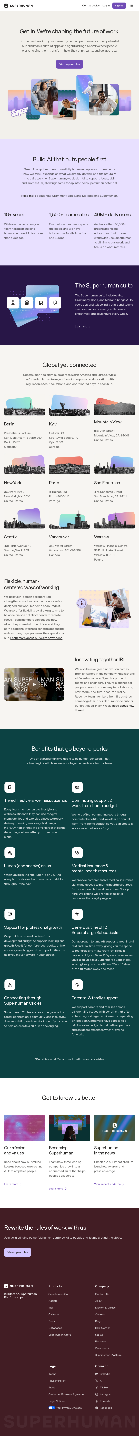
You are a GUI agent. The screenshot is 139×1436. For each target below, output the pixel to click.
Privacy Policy (56, 1380)
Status (99, 1334)
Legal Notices (56, 1401)
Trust (51, 1387)
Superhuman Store (59, 1334)
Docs (51, 1321)
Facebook (106, 1407)
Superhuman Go (58, 1294)
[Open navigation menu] (132, 6)
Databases (55, 1328)
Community (102, 1348)
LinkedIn (105, 1374)
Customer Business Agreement (67, 1394)
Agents (52, 1300)
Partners (100, 1341)
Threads (105, 1401)
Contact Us (102, 1294)
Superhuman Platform (108, 1355)
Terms (52, 1374)
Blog (98, 1321)
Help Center (102, 1328)
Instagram (106, 1394)
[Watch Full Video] (34, 684)
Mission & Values (105, 1307)
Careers (100, 1314)
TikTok (104, 1387)
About (99, 1300)
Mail (50, 1307)
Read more (28, 195)
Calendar (53, 1314)
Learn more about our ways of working (36, 638)
